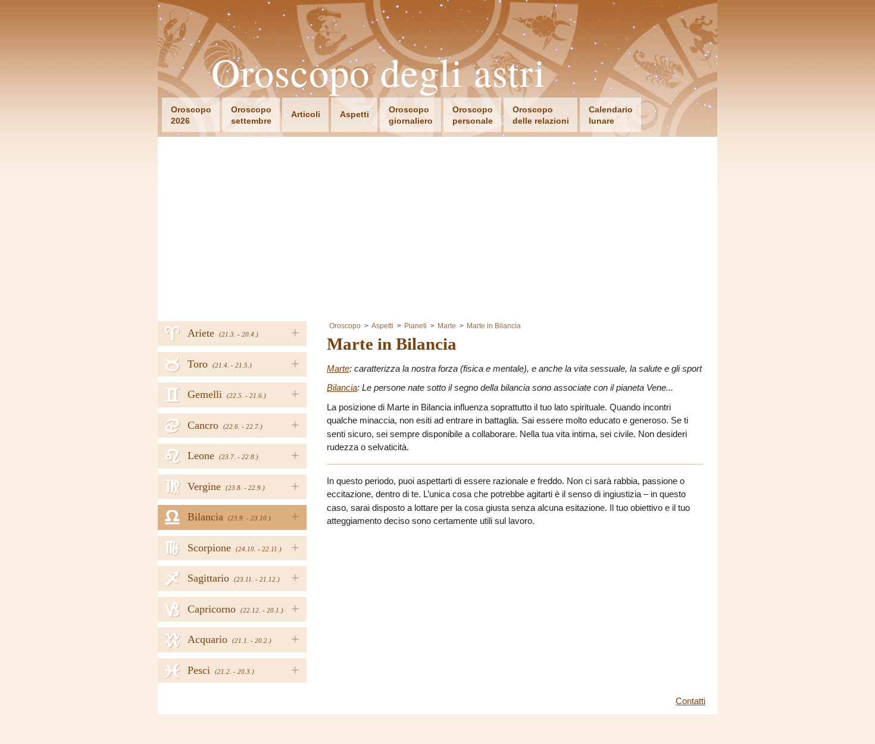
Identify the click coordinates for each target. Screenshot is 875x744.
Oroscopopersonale (472, 115)
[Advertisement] (437, 226)
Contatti (690, 701)
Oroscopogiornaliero (411, 115)
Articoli (305, 114)
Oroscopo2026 (191, 115)
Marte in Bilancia (494, 326)
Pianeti (415, 326)
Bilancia (342, 387)
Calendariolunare (611, 115)
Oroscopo (345, 326)
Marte (447, 326)
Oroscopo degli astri (378, 72)
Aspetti (354, 114)
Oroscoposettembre (251, 115)
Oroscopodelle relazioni (540, 115)
